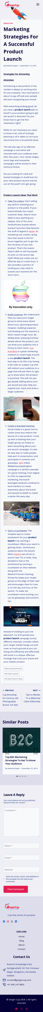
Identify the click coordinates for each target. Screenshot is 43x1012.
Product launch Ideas (13, 679)
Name (8, 845)
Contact (21, 949)
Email (8, 857)
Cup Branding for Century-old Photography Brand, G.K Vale (10, 697)
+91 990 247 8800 (15, 984)
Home (22, 936)
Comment (10, 810)
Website (9, 869)
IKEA (21, 462)
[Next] (35, 751)
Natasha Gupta (12, 65)
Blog (21, 940)
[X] (21, 1009)
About (21, 944)
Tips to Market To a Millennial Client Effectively (32, 696)
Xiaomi (17, 554)
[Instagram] (26, 1009)
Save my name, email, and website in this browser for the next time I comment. (22, 879)
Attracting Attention (13, 668)
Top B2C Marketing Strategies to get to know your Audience (20, 760)
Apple (32, 231)
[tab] (17, 776)
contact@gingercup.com (19, 980)
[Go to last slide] (7, 751)
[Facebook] (16, 1009)
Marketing (8, 23)
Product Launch (11, 674)
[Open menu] (37, 4)
